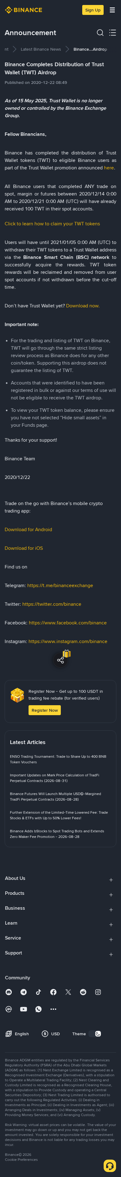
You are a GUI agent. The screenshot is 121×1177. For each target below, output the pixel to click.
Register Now (45, 710)
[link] (41, 49)
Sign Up (93, 10)
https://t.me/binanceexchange (60, 585)
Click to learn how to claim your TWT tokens (52, 223)
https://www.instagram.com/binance (68, 641)
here (109, 167)
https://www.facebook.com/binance (68, 622)
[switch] (94, 1033)
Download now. (83, 305)
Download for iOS (24, 548)
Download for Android (28, 529)
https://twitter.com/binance (51, 604)
